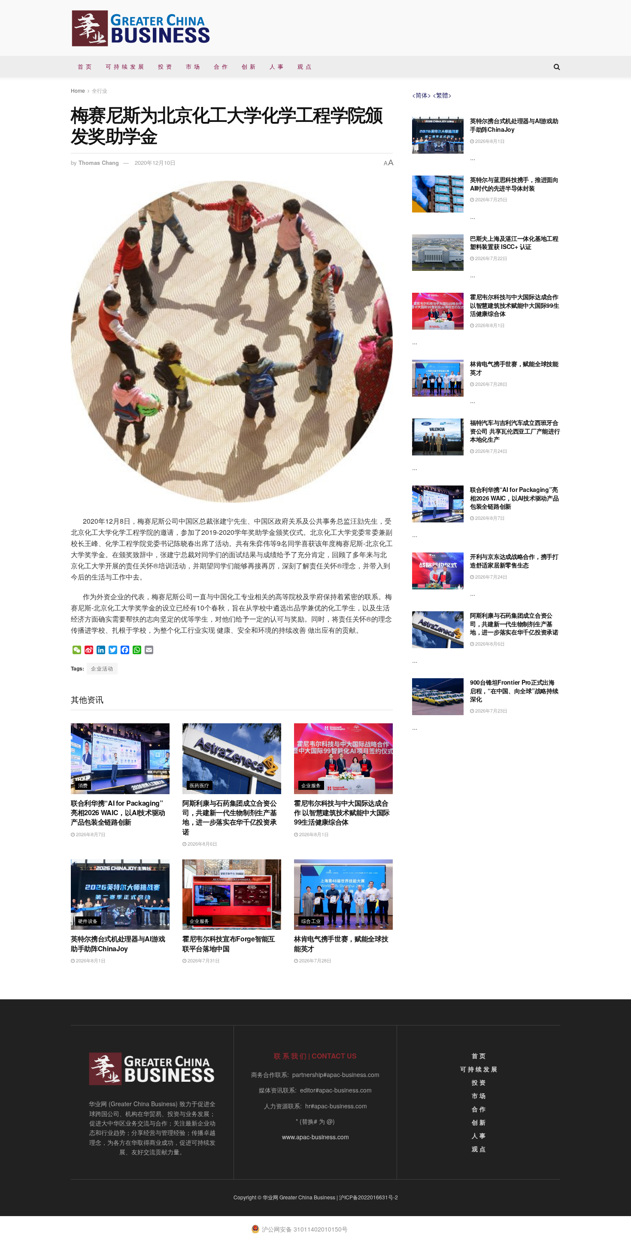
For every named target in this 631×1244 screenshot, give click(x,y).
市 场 (193, 66)
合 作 (221, 66)
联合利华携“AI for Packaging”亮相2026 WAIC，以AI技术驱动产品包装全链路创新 (118, 812)
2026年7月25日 (490, 199)
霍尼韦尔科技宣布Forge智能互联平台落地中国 (228, 943)
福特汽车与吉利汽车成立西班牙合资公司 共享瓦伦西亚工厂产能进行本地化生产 (515, 430)
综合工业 (311, 920)
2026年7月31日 (203, 960)
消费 (83, 785)
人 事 (277, 66)
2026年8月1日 (313, 834)
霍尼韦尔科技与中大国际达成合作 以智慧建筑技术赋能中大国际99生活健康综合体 (342, 812)
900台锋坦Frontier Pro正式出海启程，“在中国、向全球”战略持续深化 (514, 690)
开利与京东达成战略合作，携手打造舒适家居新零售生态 (514, 560)
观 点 (304, 66)
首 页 (85, 66)
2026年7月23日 (490, 710)
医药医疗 (199, 785)
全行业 (99, 90)
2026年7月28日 (314, 960)
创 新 (249, 66)
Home (78, 90)
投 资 (165, 66)
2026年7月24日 (490, 450)
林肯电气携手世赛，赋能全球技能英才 (341, 943)
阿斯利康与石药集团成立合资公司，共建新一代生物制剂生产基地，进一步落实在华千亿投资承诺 (229, 817)
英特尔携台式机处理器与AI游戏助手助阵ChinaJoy (118, 943)
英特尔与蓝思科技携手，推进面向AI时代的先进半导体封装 (514, 183)
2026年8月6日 (201, 843)
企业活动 (102, 668)
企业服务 (311, 785)
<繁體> (442, 95)
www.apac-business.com (315, 1136)
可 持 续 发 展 (125, 66)
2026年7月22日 (490, 258)
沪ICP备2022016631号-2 (368, 1197)
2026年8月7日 (90, 834)
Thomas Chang (99, 162)
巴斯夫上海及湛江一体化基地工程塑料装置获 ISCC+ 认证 (514, 242)
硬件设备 (88, 920)
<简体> (421, 95)
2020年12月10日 (155, 162)
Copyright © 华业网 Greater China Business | (286, 1197)
